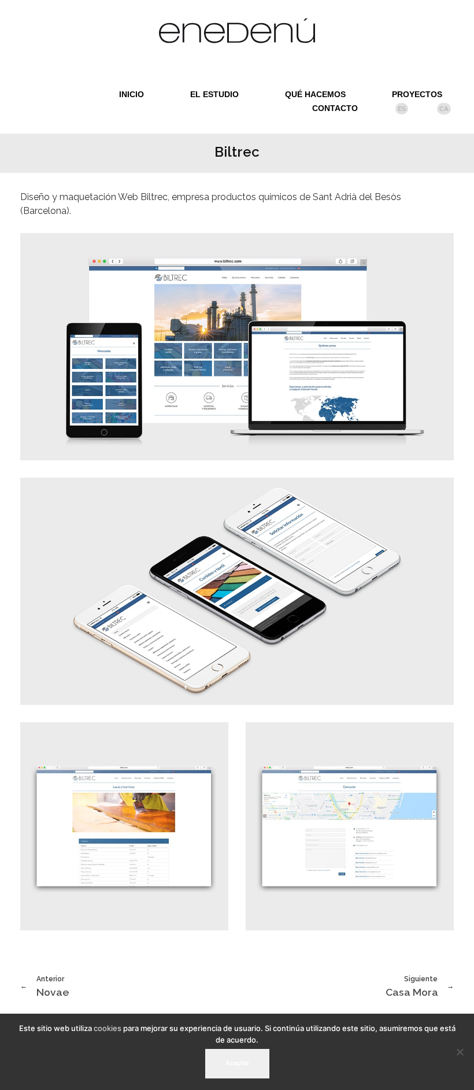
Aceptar (237, 1063)
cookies (107, 1028)
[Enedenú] (237, 31)
